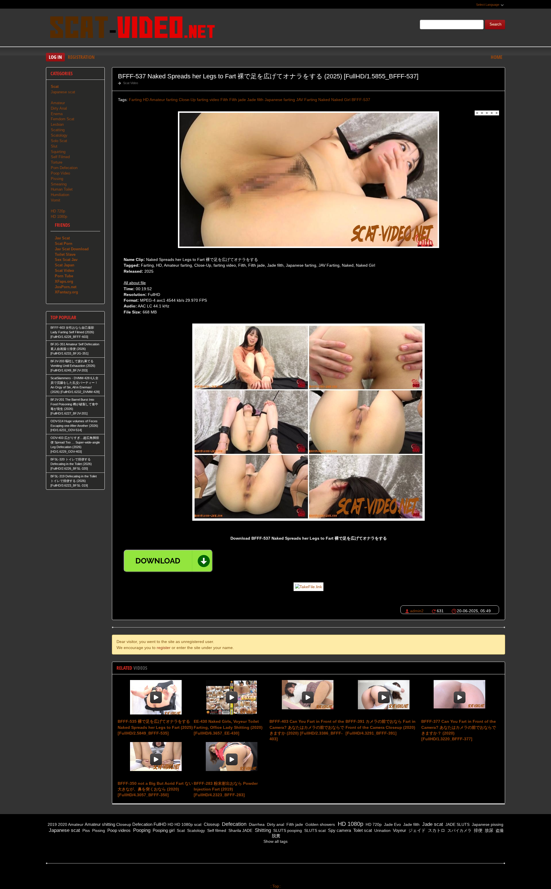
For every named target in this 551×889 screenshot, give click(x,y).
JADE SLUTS (456, 824)
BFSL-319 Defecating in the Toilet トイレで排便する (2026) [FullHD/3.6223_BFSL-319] (74, 480)
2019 (52, 824)
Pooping (141, 830)
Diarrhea (256, 824)
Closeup (123, 824)
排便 (477, 830)
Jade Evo (392, 824)
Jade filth (255, 99)
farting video (208, 99)
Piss (85, 830)
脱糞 (275, 835)
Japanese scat (63, 92)
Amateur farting (164, 99)
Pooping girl (163, 830)
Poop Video (60, 173)
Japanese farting (280, 99)
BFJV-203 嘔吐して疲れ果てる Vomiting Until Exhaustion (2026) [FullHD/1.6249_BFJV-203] (73, 365)
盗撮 (499, 830)
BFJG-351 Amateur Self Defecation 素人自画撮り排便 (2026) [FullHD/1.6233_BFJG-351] (75, 348)
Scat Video (130, 83)
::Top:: (275, 886)
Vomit (55, 200)
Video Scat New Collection (132, 28)
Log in (55, 57)
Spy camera (339, 830)
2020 (62, 824)
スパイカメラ (459, 830)
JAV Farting (306, 99)
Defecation (142, 824)
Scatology (59, 135)
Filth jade (237, 99)
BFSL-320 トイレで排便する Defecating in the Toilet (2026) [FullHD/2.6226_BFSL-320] (71, 464)
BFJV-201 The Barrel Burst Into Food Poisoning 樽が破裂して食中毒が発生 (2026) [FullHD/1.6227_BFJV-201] (74, 406)
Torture (56, 162)
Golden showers (319, 824)
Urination (382, 830)
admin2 (417, 611)
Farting (135, 99)
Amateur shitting (100, 824)
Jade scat (432, 824)
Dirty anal (275, 824)
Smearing (59, 184)
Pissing (57, 179)
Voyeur (399, 830)
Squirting (58, 152)
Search (495, 24)
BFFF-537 (361, 99)
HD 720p (58, 211)
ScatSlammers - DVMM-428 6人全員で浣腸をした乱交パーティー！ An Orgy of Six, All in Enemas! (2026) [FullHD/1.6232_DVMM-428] (75, 385)
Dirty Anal (59, 108)
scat (197, 824)
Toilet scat (362, 830)
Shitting (262, 830)
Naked (324, 99)
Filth (224, 99)
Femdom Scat (62, 119)
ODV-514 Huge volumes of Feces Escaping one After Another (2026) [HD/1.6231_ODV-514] (74, 425)
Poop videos (118, 830)
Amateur (58, 103)
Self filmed (216, 830)
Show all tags (275, 841)
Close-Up (187, 99)
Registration (81, 57)
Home (496, 57)
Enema (57, 114)
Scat (180, 830)
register (163, 647)
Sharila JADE (239, 830)
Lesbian (57, 124)
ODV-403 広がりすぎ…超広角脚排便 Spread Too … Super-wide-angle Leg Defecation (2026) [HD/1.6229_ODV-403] (75, 444)
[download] (168, 561)
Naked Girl (340, 99)
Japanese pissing (487, 824)
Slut (54, 146)
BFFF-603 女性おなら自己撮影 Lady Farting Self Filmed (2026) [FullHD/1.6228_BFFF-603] (72, 332)
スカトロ (436, 830)
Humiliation (60, 195)
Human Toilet (62, 189)
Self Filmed (60, 157)
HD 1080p (59, 216)
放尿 (488, 830)
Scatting (58, 130)
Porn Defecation (64, 168)
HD (146, 99)
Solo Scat (59, 141)
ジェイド (416, 830)
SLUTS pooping (287, 830)
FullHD (160, 824)
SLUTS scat (314, 830)
